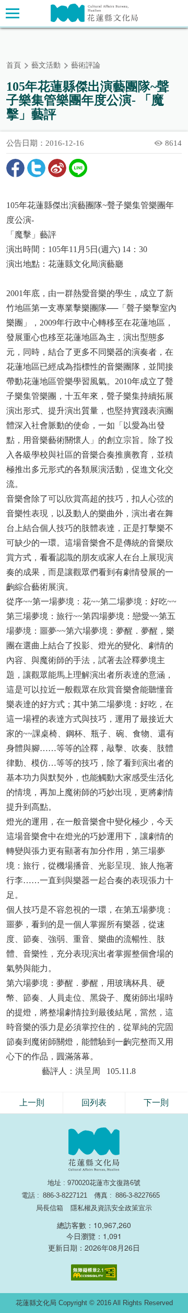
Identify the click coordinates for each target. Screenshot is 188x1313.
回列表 (94, 1102)
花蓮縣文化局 (94, 13)
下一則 (156, 1102)
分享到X (36, 168)
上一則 (31, 1102)
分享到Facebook (15, 168)
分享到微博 (57, 168)
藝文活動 (46, 65)
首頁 (13, 65)
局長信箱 (49, 1208)
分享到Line (78, 168)
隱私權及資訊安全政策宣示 (111, 1208)
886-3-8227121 (65, 1195)
